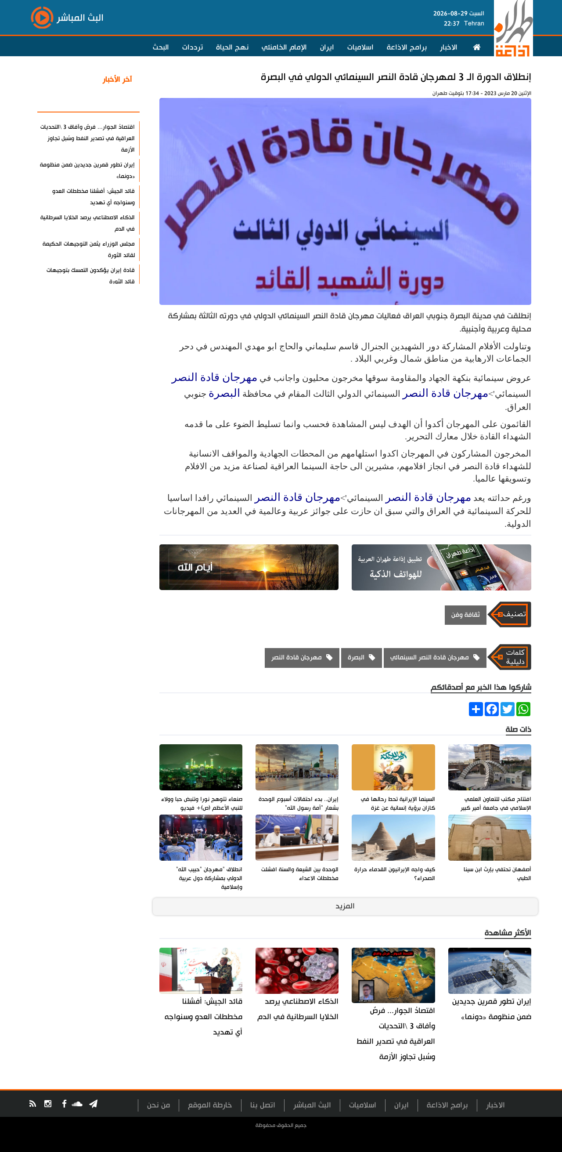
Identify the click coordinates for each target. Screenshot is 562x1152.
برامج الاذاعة (407, 47)
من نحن (158, 1105)
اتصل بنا (262, 1105)
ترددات (192, 47)
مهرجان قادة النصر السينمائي (429, 657)
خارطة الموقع (210, 1105)
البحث (161, 47)
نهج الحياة (232, 47)
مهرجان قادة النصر (214, 377)
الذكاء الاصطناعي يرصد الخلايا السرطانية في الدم (298, 1009)
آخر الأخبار (117, 79)
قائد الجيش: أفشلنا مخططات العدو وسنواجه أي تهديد (203, 1017)
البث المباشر (312, 1105)
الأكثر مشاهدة (109, 100)
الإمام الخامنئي (284, 47)
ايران (327, 47)
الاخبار (449, 47)
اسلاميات (360, 47)
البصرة (224, 393)
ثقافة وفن (465, 615)
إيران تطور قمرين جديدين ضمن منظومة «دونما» (491, 1009)
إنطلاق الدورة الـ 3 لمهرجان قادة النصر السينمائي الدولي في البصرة (396, 77)
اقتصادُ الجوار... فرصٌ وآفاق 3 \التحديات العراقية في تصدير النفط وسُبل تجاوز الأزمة (396, 1033)
